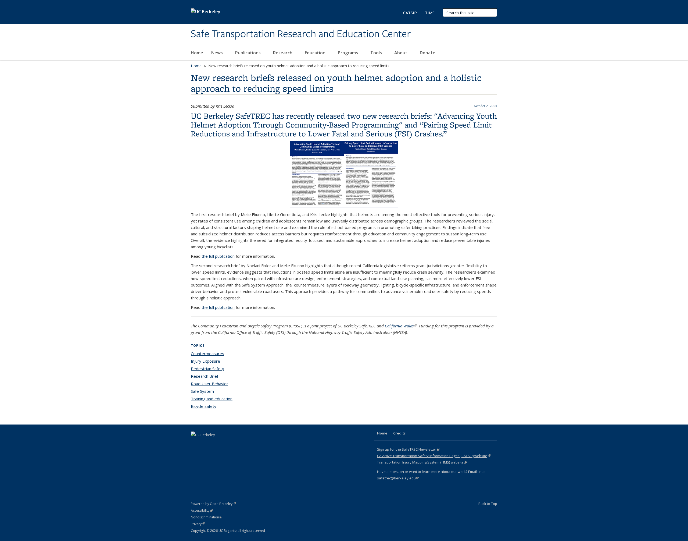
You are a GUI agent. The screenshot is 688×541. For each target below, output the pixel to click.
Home (197, 53)
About (401, 53)
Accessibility (202, 510)
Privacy (198, 524)
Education (316, 53)
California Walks (401, 325)
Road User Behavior (209, 383)
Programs (348, 53)
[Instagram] (227, 444)
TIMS (430, 12)
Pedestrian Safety (207, 368)
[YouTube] (216, 444)
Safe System (202, 391)
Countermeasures (207, 353)
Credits (399, 433)
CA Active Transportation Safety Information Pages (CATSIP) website (433, 455)
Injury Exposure (205, 361)
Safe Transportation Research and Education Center (301, 34)
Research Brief (204, 376)
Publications (248, 53)
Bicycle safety (203, 406)
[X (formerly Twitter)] (196, 444)
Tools (376, 53)
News (217, 53)
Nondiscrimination (206, 517)
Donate (427, 53)
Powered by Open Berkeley (213, 503)
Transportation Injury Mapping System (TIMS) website (422, 462)
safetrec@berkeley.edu (398, 478)
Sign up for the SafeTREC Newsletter (408, 449)
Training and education (211, 398)
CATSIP (410, 12)
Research (283, 53)
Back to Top (487, 503)
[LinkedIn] (206, 444)
